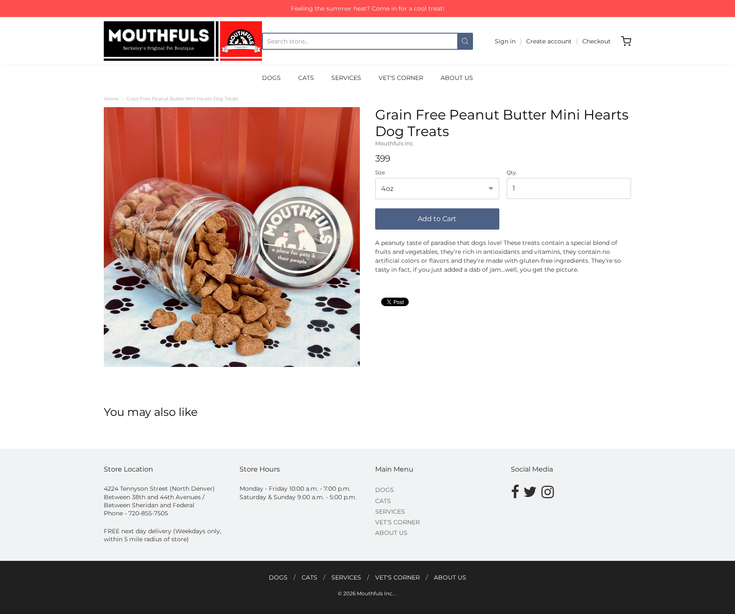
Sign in (505, 41)
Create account (549, 41)
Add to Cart (437, 219)
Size (380, 173)
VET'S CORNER (401, 78)
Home (111, 99)
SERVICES (346, 78)
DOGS (271, 78)
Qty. (512, 173)
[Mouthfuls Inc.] (183, 41)
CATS (306, 78)
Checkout (596, 41)
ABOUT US (457, 78)
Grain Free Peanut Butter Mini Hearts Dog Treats (182, 99)
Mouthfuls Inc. (394, 143)
